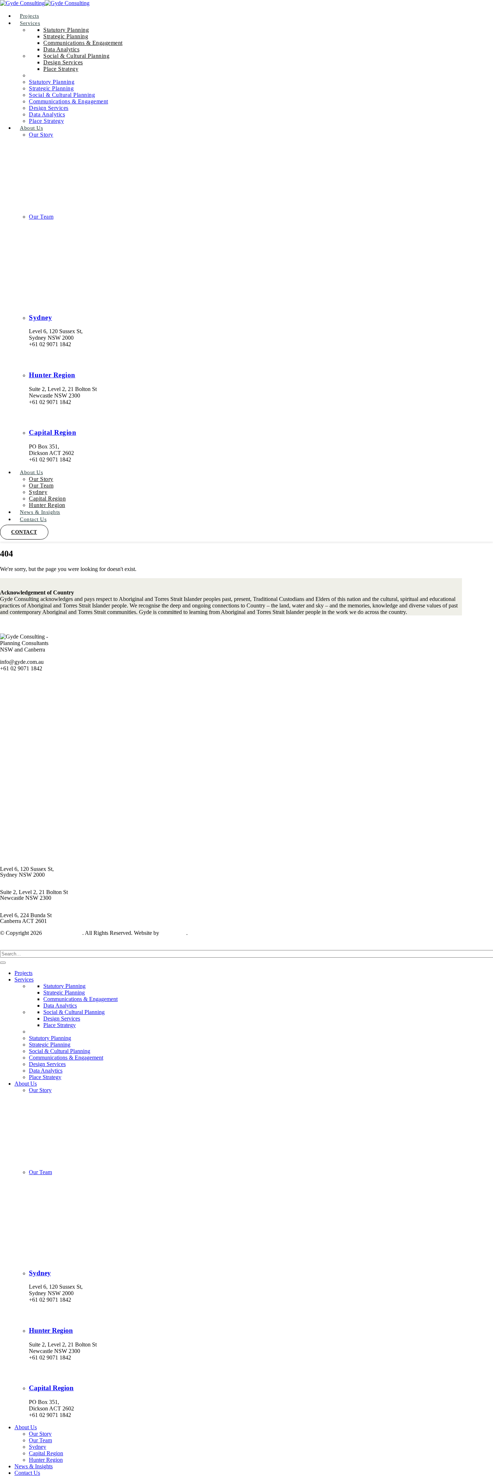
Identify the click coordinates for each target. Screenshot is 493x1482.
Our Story (41, 135)
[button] (4, 947)
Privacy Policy (16, 851)
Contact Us (33, 519)
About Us (31, 128)
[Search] (3, 963)
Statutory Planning (66, 30)
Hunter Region (52, 375)
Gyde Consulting (62, 933)
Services (30, 23)
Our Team (41, 217)
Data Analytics (61, 49)
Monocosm (173, 933)
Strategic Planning (65, 36)
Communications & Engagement (83, 43)
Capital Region (52, 432)
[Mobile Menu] (5, 538)
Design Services (63, 62)
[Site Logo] (45, 3)
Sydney (40, 317)
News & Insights (19, 827)
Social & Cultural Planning (76, 56)
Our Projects (14, 777)
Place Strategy (60, 69)
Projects (23, 973)
